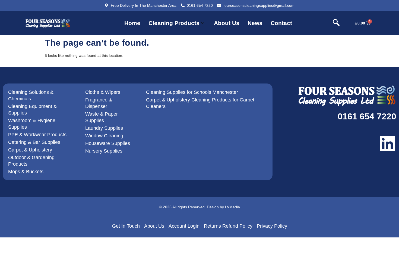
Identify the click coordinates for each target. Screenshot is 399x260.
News (255, 23)
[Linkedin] (387, 143)
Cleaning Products (173, 23)
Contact (281, 23)
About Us (226, 23)
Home (132, 23)
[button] (336, 23)
